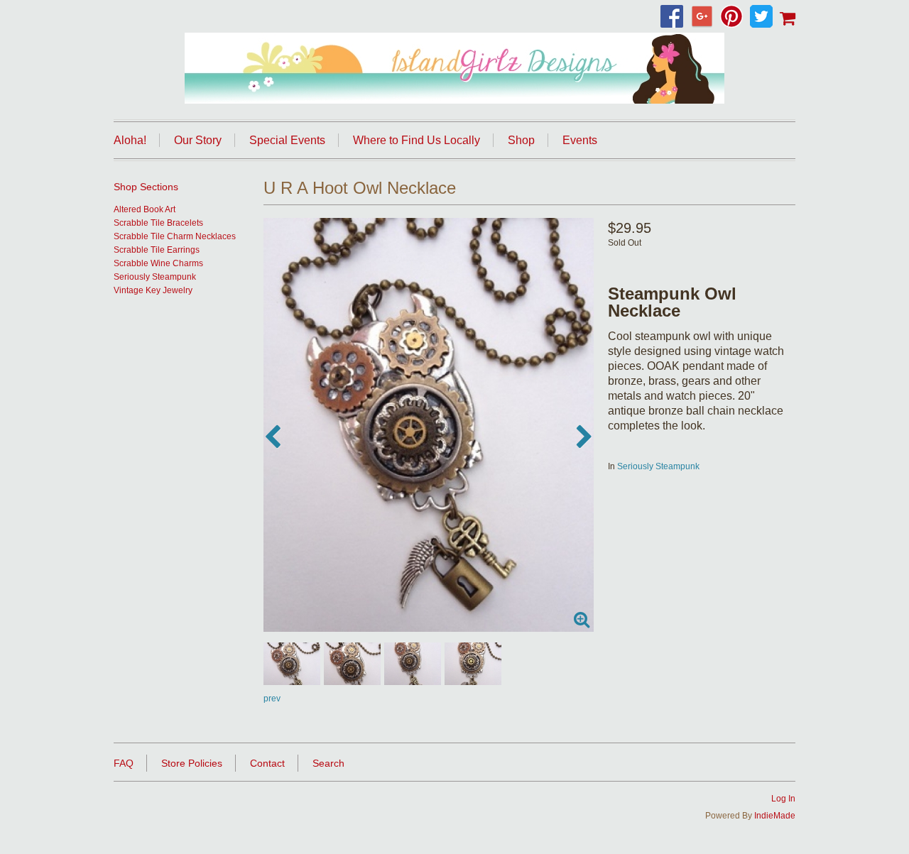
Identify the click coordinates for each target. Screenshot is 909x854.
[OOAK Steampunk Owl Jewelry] (428, 425)
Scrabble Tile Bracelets (158, 223)
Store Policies (191, 763)
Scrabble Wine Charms (158, 263)
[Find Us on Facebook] (675, 18)
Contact (267, 763)
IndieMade (774, 816)
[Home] (454, 68)
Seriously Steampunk (658, 466)
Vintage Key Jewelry (153, 290)
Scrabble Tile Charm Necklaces (175, 236)
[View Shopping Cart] (787, 18)
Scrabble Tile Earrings (157, 250)
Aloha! (130, 140)
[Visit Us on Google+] (705, 18)
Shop (521, 140)
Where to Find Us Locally (416, 140)
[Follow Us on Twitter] (765, 18)
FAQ (124, 763)
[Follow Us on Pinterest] (735, 18)
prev (272, 699)
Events (579, 140)
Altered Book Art (144, 209)
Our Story (198, 140)
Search (328, 763)
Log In (783, 799)
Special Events (287, 140)
